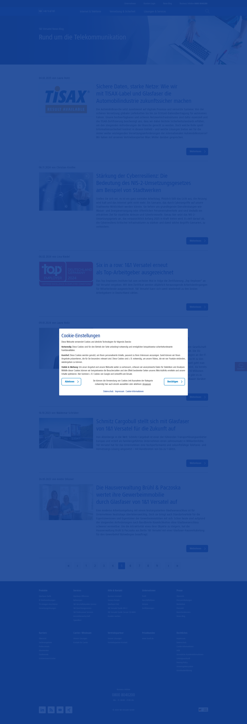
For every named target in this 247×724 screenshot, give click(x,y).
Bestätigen (172, 381)
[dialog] (123, 362)
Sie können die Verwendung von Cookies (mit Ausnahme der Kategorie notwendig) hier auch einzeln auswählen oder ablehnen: (123, 382)
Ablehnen (69, 381)
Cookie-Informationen (135, 391)
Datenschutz (108, 391)
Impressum (119, 391)
